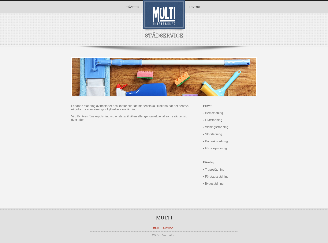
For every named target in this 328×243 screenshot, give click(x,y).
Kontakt (194, 7)
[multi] (164, 23)
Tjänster (132, 7)
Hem (156, 227)
